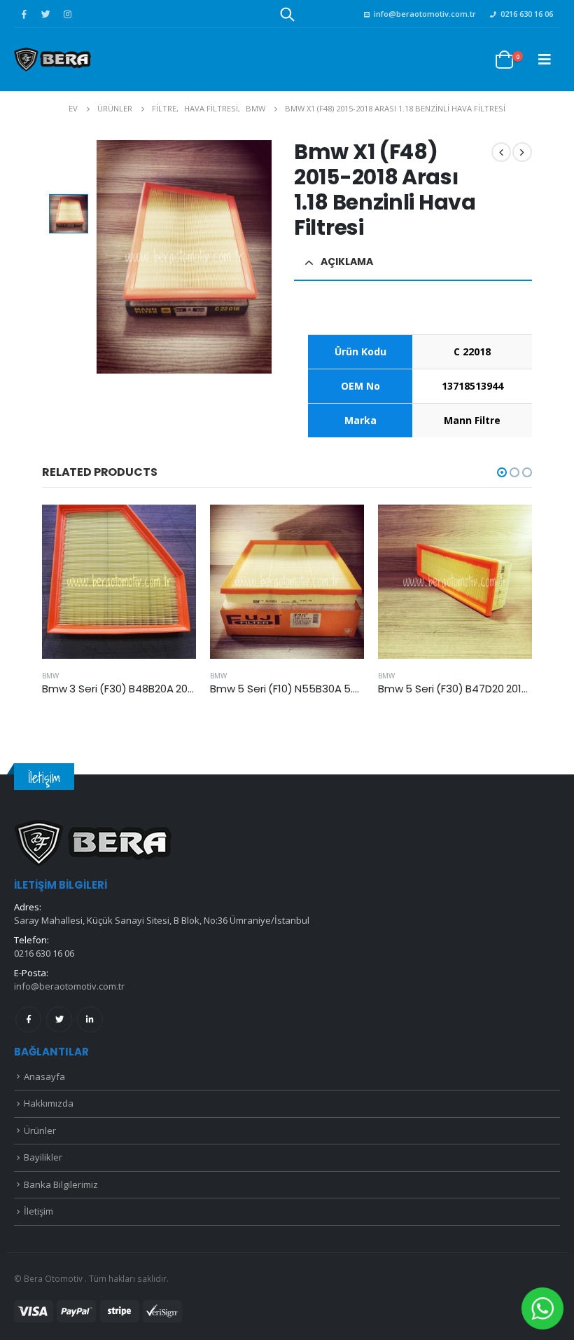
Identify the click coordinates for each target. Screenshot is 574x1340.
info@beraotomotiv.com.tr (425, 13)
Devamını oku (173, 527)
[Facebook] (24, 14)
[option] (69, 214)
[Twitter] (45, 14)
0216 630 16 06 (526, 13)
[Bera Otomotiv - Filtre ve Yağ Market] (52, 59)
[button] (502, 472)
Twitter (59, 1019)
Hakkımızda (49, 1103)
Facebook (28, 1019)
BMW (50, 676)
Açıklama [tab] (347, 261)
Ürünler (40, 1130)
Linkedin (90, 1019)
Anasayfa (44, 1076)
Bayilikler (43, 1157)
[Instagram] (67, 14)
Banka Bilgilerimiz (61, 1184)
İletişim (38, 1211)
